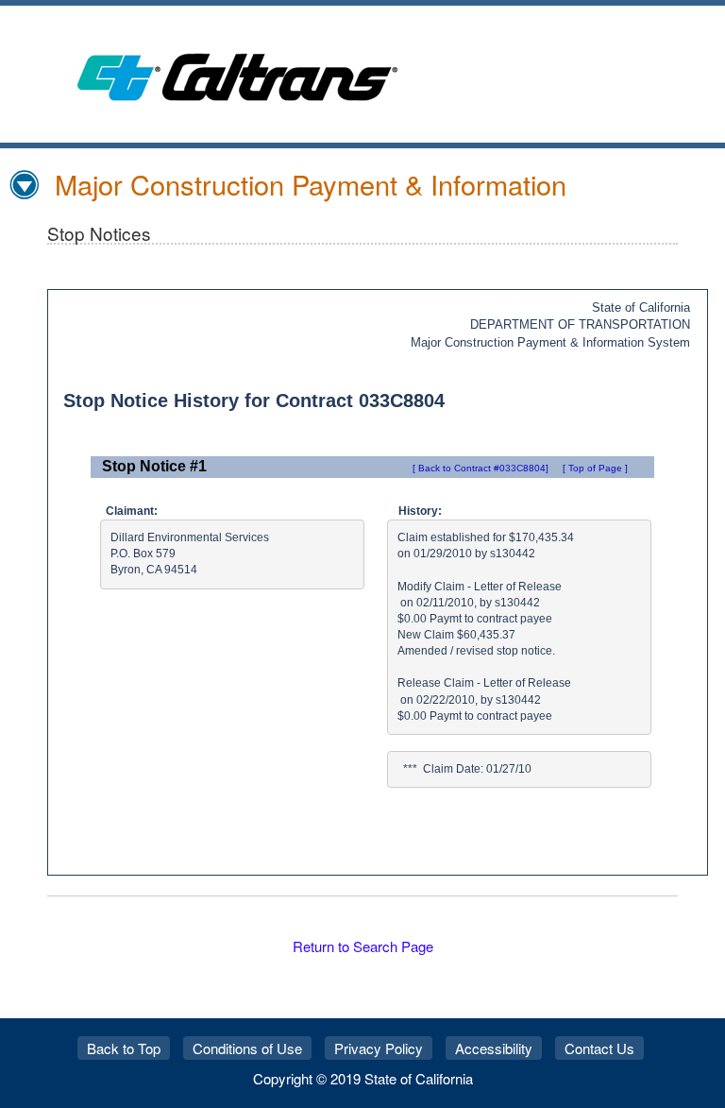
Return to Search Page (363, 946)
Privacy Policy (378, 1048)
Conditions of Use (247, 1048)
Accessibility (493, 1048)
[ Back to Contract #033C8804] (480, 468)
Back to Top (123, 1048)
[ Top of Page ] (595, 468)
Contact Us (599, 1048)
